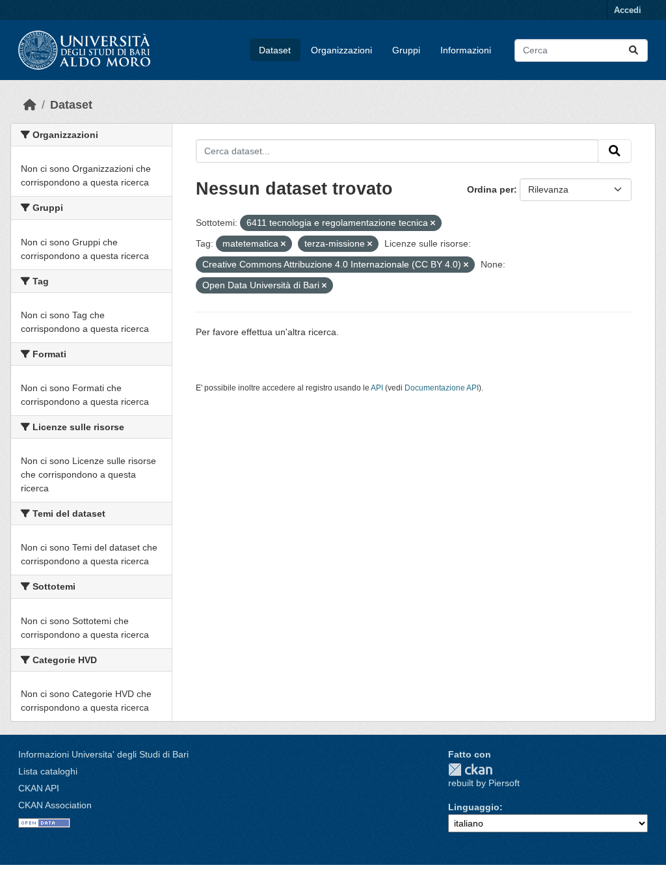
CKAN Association (55, 805)
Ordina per (490, 189)
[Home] (29, 104)
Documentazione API (442, 387)
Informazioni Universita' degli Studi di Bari (103, 754)
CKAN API (38, 788)
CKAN (470, 769)
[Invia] (633, 50)
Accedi (627, 10)
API (377, 387)
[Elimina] (433, 223)
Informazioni (465, 50)
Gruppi (406, 50)
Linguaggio (474, 807)
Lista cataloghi (47, 771)
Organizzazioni (341, 50)
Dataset (275, 50)
